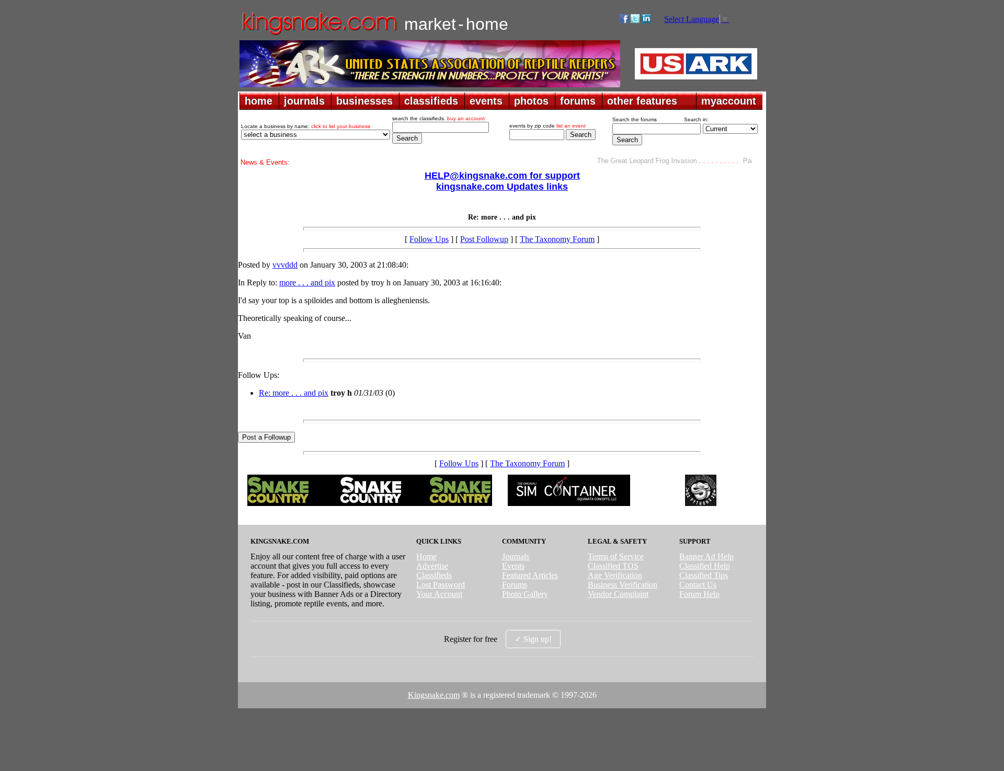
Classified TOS (613, 565)
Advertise (432, 565)
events (486, 101)
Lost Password (440, 584)
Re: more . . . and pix (293, 392)
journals (304, 101)
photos (531, 101)
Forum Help (699, 594)
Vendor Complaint (618, 594)
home (258, 101)
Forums (514, 584)
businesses (364, 101)
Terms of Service (616, 556)
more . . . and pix (307, 282)
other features (642, 101)
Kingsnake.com (434, 695)
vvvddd (285, 264)
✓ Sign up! (533, 639)
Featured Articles (530, 575)
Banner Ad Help (706, 556)
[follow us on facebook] (624, 20)
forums (578, 101)
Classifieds (434, 575)
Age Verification (615, 575)
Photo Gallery (525, 594)
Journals (515, 556)
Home (426, 556)
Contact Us (697, 584)
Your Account (439, 594)
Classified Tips (703, 575)
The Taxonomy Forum (557, 239)
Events (513, 565)
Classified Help (704, 565)
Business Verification (622, 584)
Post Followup (484, 239)
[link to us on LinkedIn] (646, 20)
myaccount (728, 101)
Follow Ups (429, 239)
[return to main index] (318, 34)
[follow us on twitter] (635, 20)
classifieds (431, 101)
